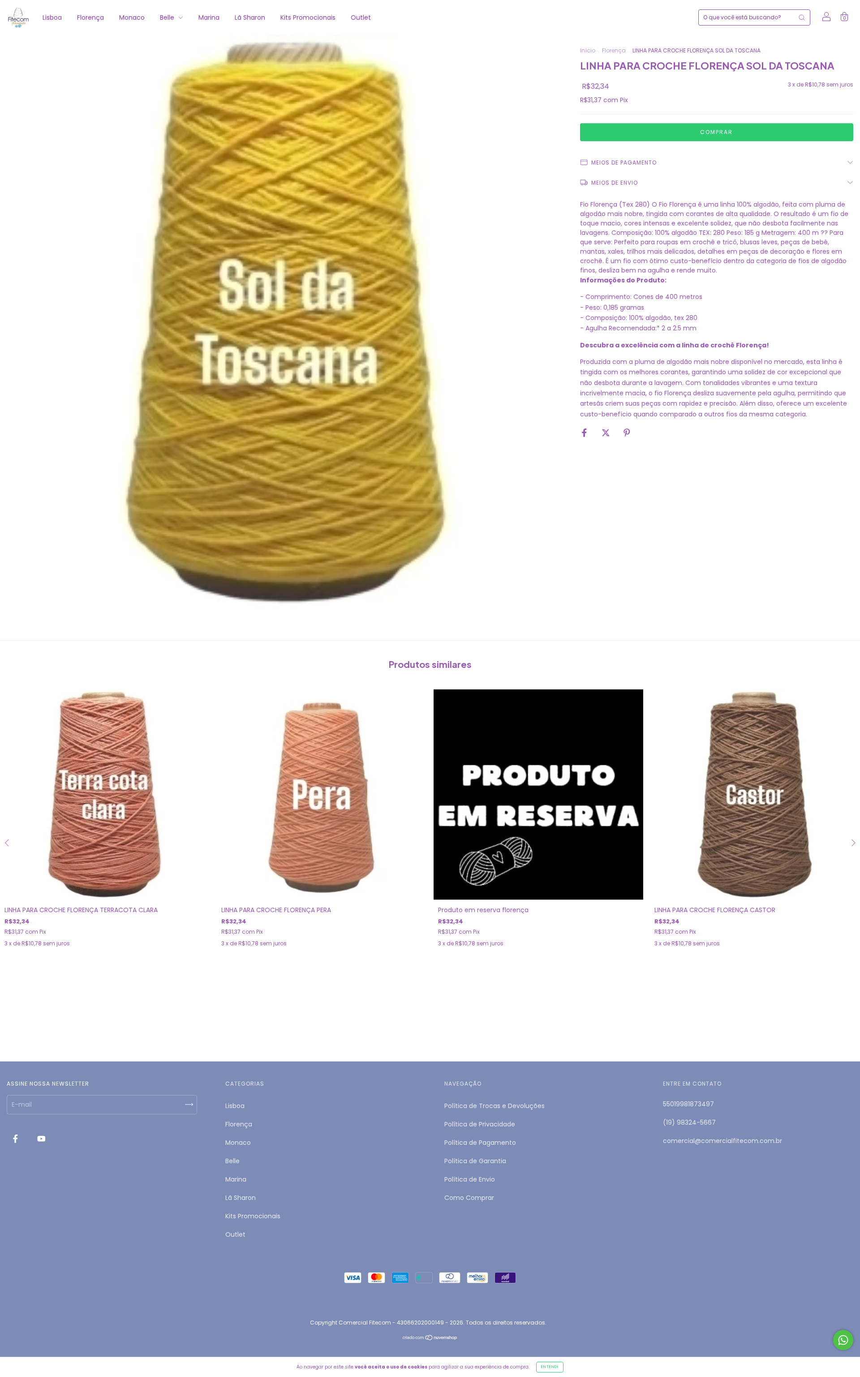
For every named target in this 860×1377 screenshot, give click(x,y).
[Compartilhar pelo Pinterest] (627, 433)
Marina (208, 17)
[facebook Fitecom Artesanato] (16, 1138)
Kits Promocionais (307, 17)
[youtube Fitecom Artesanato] (41, 1138)
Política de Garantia (475, 1160)
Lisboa (52, 17)
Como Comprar (469, 1197)
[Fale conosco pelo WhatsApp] (843, 1340)
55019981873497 (688, 1104)
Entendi (550, 1366)
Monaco (132, 17)
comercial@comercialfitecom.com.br (722, 1140)
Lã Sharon (250, 17)
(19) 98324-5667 (689, 1122)
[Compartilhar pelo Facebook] (585, 433)
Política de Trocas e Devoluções (494, 1105)
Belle (168, 17)
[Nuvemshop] (430, 1338)
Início (587, 50)
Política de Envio (469, 1179)
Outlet (361, 17)
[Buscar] (801, 17)
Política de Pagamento (480, 1142)
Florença (90, 17)
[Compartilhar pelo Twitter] (607, 433)
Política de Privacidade (479, 1124)
